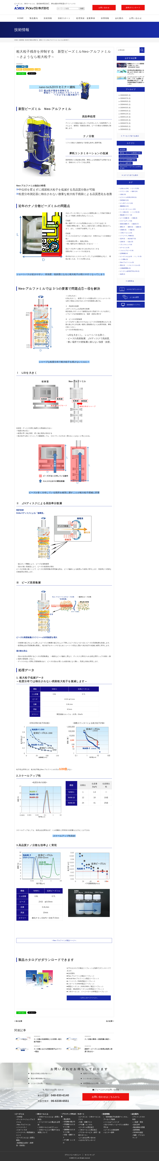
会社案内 (119, 18)
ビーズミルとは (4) (126, 256)
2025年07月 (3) (125, 123)
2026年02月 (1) (125, 111)
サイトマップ (90, 1155)
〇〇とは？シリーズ (111, 1122)
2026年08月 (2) (125, 95)
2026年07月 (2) (125, 98)
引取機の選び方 (69, 1122)
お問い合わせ (104, 7)
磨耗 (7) (122, 227)
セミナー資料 (20, 66)
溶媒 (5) (132, 230)
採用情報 (105, 18)
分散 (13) (123, 194)
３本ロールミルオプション (48, 1127)
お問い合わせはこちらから (106, 1097)
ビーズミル (19, 1114)
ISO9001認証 (138, 1132)
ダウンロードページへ (89, 998)
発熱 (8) (134, 218)
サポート (81, 1114)
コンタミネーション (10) (128, 209)
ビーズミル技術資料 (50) (127, 160)
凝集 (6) (138, 227)
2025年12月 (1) (125, 114)
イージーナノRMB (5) (127, 236)
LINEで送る (21, 73)
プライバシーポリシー (73, 1155)
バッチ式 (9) (135, 212)
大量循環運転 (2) (125, 268)
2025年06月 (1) (125, 126)
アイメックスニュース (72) (128, 156)
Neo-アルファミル (28, 69)
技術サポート (64, 18)
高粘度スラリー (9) (126, 215)
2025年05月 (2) (125, 129)
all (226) (122, 149)
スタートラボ (22, 1130)
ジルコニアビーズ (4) (126, 250)
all (26, 66)
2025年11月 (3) (125, 117)
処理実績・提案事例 (85, 18)
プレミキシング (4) (126, 244)
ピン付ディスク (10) (126, 203)
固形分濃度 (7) (124, 224)
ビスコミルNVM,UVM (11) (128, 197)
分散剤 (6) (123, 230)
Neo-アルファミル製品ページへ (64, 940)
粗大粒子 (19, 69)
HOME (20, 18)
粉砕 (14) (134, 191)
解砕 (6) (130, 227)
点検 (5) (122, 241)
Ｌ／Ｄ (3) (138, 256)
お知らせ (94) (124, 188)
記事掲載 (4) (124, 253)
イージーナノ (22, 1127)
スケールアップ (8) (126, 221)
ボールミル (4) (124, 247)
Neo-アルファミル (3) (127, 262)
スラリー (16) (124, 191)
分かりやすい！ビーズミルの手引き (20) (130, 167)
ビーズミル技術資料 (111, 1130)
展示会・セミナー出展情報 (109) (130, 153)
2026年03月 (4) (125, 107)
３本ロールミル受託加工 (88, 1130)
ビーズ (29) (135, 188)
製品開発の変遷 (139, 1127)
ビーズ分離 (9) (124, 218)
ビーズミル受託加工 (86, 1127)
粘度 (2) (122, 274)
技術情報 (48, 18)
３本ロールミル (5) (126, 233)
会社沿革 (136, 1124)
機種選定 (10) (124, 206)
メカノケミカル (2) (134, 265)
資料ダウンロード (133, 7)
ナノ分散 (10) (124, 212)
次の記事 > (110, 1021)
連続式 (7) (135, 224)
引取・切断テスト (85, 1122)
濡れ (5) (130, 241)
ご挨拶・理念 (138, 1122)
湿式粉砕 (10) (124, 200)
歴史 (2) (122, 265)
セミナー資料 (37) (125, 163)
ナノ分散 (37, 69)
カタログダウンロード (87, 1140)
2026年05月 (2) (125, 101)
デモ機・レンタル (85, 1124)
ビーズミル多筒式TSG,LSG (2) (129, 271)
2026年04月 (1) (125, 104)
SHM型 (19, 1117)
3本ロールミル (42, 1114)
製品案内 (34, 18)
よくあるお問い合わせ (87, 1138)
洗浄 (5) (122, 238)
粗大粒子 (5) (132, 238)
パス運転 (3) (124, 259)
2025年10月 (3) (125, 120)
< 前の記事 (18, 1021)
